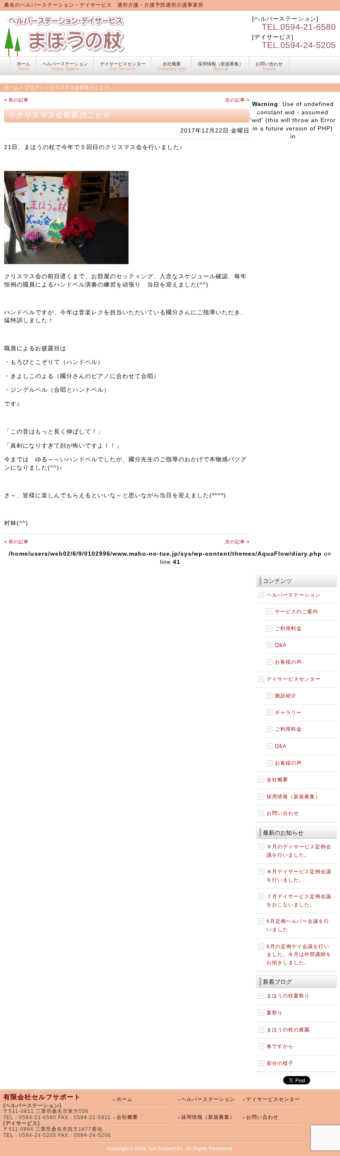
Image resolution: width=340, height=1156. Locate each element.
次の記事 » (237, 99)
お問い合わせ (269, 66)
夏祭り (275, 1013)
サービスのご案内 (296, 611)
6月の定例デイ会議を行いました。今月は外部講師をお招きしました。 (299, 955)
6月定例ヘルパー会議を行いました (298, 925)
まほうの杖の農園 (288, 1030)
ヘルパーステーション (65, 66)
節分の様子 (280, 1063)
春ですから (280, 1046)
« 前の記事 (16, 99)
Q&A (281, 645)
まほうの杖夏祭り (288, 996)
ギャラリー (288, 712)
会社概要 (172, 66)
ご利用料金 (288, 628)
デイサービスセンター (123, 66)
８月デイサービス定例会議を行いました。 (299, 876)
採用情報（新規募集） (220, 66)
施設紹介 (285, 695)
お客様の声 (288, 662)
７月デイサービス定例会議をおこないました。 (299, 900)
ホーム (23, 66)
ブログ (31, 87)
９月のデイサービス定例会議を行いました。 (299, 851)
